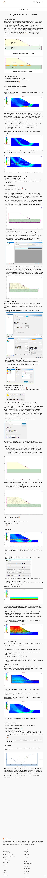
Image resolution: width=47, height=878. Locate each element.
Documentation (22, 6)
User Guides (26, 852)
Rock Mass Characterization (9, 856)
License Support (27, 866)
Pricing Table (5, 862)
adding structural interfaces (22, 33)
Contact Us (5, 875)
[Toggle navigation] (42, 2)
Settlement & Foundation (8, 854)
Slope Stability (6, 851)
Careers (4, 874)
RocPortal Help (27, 869)
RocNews (26, 857)
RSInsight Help (27, 871)
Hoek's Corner (27, 854)
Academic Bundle (6, 864)
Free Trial (5, 865)
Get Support (26, 873)
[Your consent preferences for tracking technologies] (45, 876)
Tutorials (30, 6)
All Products (5, 859)
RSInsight (5, 857)
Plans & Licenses (6, 860)
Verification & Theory (39, 6)
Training (25, 856)
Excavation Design (7, 852)
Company (5, 872)
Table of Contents (24, 9)
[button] (34, 2)
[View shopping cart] (37, 2)
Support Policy (27, 868)
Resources (26, 851)
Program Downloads (28, 863)
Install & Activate (27, 865)
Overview (14, 6)
